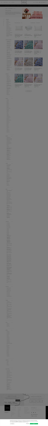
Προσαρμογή (27, 423)
